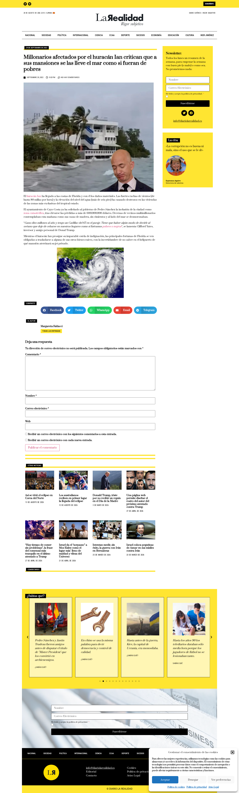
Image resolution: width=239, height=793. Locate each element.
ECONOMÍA (156, 35)
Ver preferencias (221, 779)
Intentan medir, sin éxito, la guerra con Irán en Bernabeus (107, 547)
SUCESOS (140, 35)
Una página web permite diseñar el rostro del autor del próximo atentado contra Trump (137, 501)
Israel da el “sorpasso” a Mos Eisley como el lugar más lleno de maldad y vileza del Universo (73, 550)
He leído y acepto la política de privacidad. (184, 94)
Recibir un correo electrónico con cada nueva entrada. (60, 440)
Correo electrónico (37, 408)
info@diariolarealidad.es (187, 121)
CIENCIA (99, 35)
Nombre (31, 396)
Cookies (131, 768)
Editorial (91, 771)
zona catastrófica (34, 213)
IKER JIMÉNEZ (207, 35)
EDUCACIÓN (173, 35)
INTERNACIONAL (80, 35)
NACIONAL (30, 35)
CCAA (111, 35)
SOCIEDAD (46, 35)
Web (28, 421)
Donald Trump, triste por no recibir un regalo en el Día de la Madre (107, 498)
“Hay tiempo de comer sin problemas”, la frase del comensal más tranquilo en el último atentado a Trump (39, 550)
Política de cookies (176, 787)
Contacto (91, 775)
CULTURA (190, 35)
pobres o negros (111, 226)
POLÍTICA (62, 35)
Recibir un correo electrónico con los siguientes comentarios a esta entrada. (72, 434)
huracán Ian (34, 196)
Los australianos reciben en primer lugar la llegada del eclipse (73, 498)
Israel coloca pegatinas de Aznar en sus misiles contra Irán (140, 547)
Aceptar (165, 779)
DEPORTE (125, 35)
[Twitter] (25, 4)
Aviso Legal (213, 787)
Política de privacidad (196, 787)
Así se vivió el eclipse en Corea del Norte (39, 497)
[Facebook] (29, 4)
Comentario (33, 354)
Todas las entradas (51, 331)
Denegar (193, 779)
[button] (232, 752)
